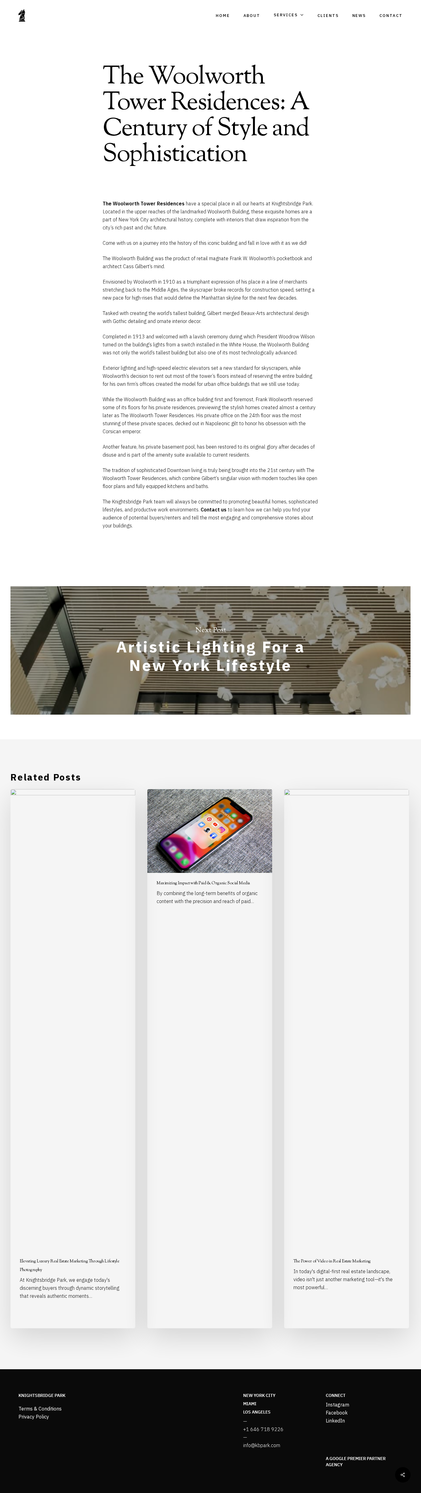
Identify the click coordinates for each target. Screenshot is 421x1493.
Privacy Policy (33, 1417)
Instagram (337, 1405)
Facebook (337, 1413)
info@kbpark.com (261, 1445)
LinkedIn (335, 1421)
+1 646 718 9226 (263, 1429)
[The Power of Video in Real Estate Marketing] (346, 1058)
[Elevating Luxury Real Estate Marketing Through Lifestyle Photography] (72, 1058)
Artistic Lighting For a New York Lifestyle (210, 650)
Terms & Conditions (40, 1409)
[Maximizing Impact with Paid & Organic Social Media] (209, 1058)
